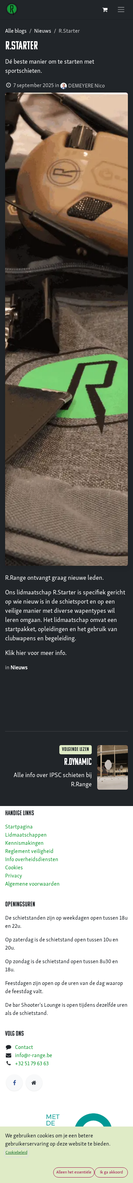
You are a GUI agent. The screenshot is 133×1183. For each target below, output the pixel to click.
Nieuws (42, 31)
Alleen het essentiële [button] (73, 1172)
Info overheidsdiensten (31, 859)
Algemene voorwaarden (32, 884)
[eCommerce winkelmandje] (105, 9)
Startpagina (19, 827)
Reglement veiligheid (29, 851)
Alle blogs (16, 31)
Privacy (13, 876)
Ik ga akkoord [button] (111, 1172)
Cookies (14, 868)
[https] (34, 1082)
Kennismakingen (24, 843)
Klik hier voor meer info (35, 654)
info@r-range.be (33, 1055)
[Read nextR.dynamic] (112, 767)
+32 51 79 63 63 (32, 1064)
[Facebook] (14, 1082)
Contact (24, 1047)
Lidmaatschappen (26, 835)
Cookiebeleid (16, 1153)
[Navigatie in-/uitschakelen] (121, 9)
